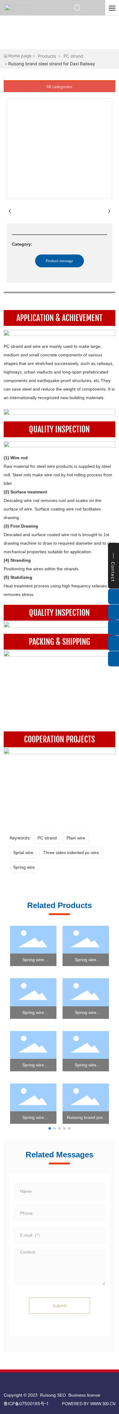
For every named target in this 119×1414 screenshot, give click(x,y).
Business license (84, 1395)
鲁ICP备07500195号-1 (26, 1403)
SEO (61, 1395)
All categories (59, 86)
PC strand (73, 56)
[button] (50, 1128)
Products (47, 56)
